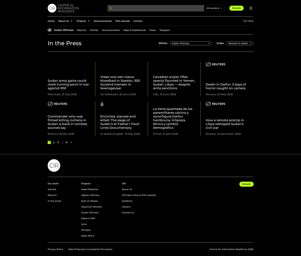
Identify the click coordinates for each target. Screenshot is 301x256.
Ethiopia (86, 230)
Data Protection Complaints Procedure (90, 249)
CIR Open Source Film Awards (139, 195)
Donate (236, 8)
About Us (127, 189)
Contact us (128, 212)
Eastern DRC (88, 218)
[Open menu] (250, 8)
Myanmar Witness (91, 206)
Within (162, 43)
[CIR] (75, 8)
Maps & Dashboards (134, 30)
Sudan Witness (63, 30)
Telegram (164, 30)
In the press (54, 201)
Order (220, 43)
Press (153, 30)
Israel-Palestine (89, 189)
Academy (127, 201)
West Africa (87, 235)
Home (51, 21)
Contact (138, 21)
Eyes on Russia (89, 201)
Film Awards (122, 21)
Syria (84, 224)
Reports (81, 30)
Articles (94, 30)
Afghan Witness (90, 195)
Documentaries (103, 21)
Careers (126, 206)
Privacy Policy (55, 249)
